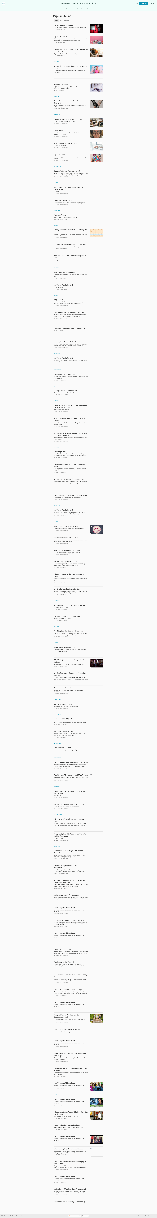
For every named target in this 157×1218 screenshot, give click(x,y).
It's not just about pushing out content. (64, 121)
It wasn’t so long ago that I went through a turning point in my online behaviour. (70, 923)
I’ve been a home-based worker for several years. (67, 497)
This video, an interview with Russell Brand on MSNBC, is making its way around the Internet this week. (70, 1152)
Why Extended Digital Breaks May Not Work (71, 762)
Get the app (85, 1216)
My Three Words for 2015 (63, 510)
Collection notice (23, 1216)
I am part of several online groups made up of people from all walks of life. (70, 423)
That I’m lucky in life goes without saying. (65, 217)
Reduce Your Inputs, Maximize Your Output (70, 804)
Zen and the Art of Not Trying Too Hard (69, 920)
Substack (140, 1216)
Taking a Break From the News (66, 391)
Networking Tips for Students (65, 561)
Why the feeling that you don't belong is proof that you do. (70, 27)
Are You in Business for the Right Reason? (70, 245)
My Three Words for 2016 (63, 358)
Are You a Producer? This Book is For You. (70, 605)
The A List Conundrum (62, 949)
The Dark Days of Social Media (65, 374)
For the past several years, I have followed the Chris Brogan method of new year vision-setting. (70, 361)
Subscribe (143, 3)
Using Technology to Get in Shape (67, 1125)
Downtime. (57, 191)
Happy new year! (58, 287)
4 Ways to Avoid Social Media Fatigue (68, 990)
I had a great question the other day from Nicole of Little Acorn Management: (69, 1058)
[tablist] (62, 20)
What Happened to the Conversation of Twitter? (69, 575)
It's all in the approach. (60, 145)
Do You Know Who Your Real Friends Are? (70, 1189)
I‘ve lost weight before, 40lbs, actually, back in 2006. (68, 1127)
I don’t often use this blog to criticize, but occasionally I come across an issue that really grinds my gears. (71, 885)
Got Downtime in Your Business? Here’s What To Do (69, 188)
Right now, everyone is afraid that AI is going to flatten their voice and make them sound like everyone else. (70, 39)
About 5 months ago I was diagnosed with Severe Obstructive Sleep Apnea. (68, 133)
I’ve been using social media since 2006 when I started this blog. (70, 275)
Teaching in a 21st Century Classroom (68, 631)
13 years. (56, 333)
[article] (78, 29)
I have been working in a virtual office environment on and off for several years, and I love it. (70, 540)
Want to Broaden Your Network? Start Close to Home (71, 1069)
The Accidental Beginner (63, 25)
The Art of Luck (60, 215)
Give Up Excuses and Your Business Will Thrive (69, 419)
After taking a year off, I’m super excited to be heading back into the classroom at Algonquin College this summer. (70, 634)
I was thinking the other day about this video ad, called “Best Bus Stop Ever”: (71, 778)
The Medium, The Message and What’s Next (71, 775)
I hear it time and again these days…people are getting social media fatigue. (71, 438)
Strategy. (56, 260)
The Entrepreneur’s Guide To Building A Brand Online (69, 330)
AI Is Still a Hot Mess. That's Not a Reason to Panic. (70, 67)
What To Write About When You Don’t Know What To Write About (71, 406)
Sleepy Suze (58, 131)
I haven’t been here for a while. (62, 618)
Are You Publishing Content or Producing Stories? (70, 674)
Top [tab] (60, 20)
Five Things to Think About (64, 908)
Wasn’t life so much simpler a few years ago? (66, 807)
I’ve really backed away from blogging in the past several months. (70, 469)
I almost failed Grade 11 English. (63, 1032)
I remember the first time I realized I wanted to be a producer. (68, 691)
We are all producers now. (61, 607)
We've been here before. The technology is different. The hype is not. (69, 71)
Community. (57, 1204)
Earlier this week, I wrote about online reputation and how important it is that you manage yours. (70, 855)
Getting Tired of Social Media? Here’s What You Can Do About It (70, 434)
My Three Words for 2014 (63, 731)
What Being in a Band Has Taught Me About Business (70, 661)
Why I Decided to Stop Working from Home (70, 495)
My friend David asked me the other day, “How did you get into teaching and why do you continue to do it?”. (70, 302)
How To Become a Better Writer (66, 526)
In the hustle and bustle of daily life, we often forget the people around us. (69, 1020)
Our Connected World (62, 748)
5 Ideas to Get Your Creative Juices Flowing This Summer (70, 976)
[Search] (133, 3)
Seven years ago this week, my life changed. (66, 706)
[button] (68, 9)
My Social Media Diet (62, 155)
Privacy (13, 1216)
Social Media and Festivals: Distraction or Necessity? (70, 1054)
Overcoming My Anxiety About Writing (69, 312)
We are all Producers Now (64, 688)
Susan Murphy (61, 29)
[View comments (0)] (66, 32)
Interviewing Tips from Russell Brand (68, 1149)
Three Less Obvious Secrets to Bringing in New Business (70, 1163)
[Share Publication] (137, 3)
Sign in (152, 3)
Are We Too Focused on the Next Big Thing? (70, 479)
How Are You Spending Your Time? (67, 550)
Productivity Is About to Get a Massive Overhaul (68, 102)
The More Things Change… (64, 200)
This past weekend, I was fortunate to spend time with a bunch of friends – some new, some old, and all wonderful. (70, 1192)
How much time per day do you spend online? (67, 552)
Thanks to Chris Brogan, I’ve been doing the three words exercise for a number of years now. (69, 734)
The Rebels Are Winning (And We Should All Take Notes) (71, 50)
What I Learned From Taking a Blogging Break (69, 465)
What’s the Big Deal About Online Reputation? (66, 867)
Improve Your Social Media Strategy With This (70, 257)
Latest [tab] (56, 20)
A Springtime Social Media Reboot (67, 342)
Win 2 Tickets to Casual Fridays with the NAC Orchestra (69, 792)
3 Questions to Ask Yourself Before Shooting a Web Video (71, 1113)
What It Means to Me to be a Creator (68, 119)
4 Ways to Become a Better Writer (67, 1030)
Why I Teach (58, 300)
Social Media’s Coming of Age (65, 647)
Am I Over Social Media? (63, 704)
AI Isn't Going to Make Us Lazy (65, 143)
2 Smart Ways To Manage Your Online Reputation (68, 852)
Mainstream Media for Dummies (66, 895)
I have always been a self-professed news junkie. (67, 393)
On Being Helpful (60, 452)
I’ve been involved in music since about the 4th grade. (69, 664)
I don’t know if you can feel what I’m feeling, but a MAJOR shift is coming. (70, 106)
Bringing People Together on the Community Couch (66, 1016)
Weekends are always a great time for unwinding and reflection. (69, 910)
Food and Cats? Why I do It (64, 719)
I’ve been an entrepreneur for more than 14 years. (68, 247)
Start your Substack (75, 1216)
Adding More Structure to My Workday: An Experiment (70, 231)
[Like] (55, 76)
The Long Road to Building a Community (69, 1202)
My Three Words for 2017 (63, 285)
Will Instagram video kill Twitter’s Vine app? (66, 1116)
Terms (17, 1216)
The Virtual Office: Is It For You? (66, 538)
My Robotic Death (60, 37)
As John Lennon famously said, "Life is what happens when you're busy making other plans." (70, 87)
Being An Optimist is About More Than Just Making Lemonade (70, 835)
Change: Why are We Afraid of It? (67, 171)
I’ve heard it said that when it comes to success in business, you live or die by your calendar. (70, 235)
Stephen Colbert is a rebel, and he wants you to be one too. (70, 54)
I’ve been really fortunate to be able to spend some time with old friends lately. (71, 1073)
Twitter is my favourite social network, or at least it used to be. (70, 579)
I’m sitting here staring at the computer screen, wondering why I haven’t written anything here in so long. (70, 315)
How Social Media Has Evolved (66, 272)
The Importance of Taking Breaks (67, 616)
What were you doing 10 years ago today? (65, 750)
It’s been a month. (59, 838)
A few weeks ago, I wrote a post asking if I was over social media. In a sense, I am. (70, 650)
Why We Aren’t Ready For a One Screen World (69, 820)
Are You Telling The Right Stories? (67, 589)
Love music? (57, 795)
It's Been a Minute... (61, 85)
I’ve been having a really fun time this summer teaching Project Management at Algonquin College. (69, 564)
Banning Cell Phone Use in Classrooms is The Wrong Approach (69, 881)
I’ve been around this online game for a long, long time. (69, 202)
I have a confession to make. (62, 409)
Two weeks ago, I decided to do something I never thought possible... (70, 157)
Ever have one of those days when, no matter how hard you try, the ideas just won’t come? (70, 980)
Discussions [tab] (66, 20)
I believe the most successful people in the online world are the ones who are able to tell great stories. (70, 592)
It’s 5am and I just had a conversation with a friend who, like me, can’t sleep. (71, 377)
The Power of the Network (64, 962)
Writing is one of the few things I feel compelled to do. (69, 528)
